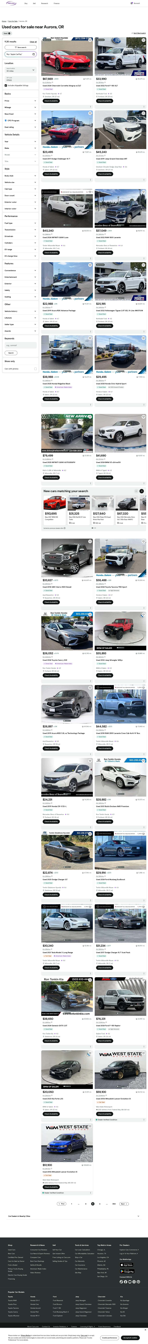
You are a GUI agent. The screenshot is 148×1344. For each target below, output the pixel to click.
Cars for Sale (12, 21)
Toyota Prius (12, 1304)
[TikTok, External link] (121, 1281)
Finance (56, 3)
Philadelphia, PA (102, 1269)
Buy (26, 3)
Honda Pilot (34, 1312)
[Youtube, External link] (130, 1281)
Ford (54, 1297)
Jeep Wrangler (80, 1300)
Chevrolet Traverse (104, 1308)
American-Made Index (38, 1269)
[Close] (145, 1329)
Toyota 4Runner (13, 1316)
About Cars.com (33, 1327)
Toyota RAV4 (12, 1300)
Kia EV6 (123, 1316)
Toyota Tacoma (13, 1308)
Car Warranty (79, 1261)
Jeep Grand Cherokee (83, 1304)
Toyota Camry (13, 1312)
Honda (32, 1297)
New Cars (11, 1254)
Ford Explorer (58, 1316)
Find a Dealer (12, 1265)
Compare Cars (35, 1257)
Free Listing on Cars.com (61, 1257)
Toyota (10, 1297)
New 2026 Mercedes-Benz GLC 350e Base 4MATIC (126, 518)
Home (4, 21)
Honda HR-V (34, 1316)
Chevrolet (101, 1297)
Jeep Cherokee (81, 1316)
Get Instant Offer (59, 1254)
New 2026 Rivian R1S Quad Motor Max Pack (102, 518)
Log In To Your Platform (128, 1254)
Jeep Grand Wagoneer (83, 1312)
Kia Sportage (124, 1300)
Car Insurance (80, 1265)
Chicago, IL (101, 1250)
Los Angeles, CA (103, 1257)
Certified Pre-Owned (15, 1257)
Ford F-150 (57, 1308)
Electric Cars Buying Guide (17, 1275)
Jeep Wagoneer (81, 1308)
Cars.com (84, 1335)
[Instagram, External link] (134, 1281)
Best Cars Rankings (37, 1261)
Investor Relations (59, 1327)
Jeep (77, 1297)
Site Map (78, 1273)
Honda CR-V (34, 1300)
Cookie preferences (109, 1338)
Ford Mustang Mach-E (61, 1312)
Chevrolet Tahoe (104, 1312)
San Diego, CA (102, 1276)
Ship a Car (78, 1257)
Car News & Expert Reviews (40, 1254)
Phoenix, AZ (101, 1261)
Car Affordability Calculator (84, 1254)
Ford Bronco (57, 1304)
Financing (11, 1279)
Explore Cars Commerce (128, 1250)
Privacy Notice (26, 1335)
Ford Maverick (58, 1300)
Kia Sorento (124, 1304)
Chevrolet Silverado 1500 (106, 1304)
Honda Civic (34, 1304)
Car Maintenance (81, 1269)
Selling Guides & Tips (60, 1261)
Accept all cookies (130, 1338)
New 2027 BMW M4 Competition (51, 518)
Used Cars (11, 1250)
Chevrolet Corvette (105, 1300)
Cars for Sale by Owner (16, 1261)
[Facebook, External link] (125, 1281)
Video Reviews (35, 1273)
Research (44, 3)
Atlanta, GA (101, 1265)
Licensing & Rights (86, 1327)
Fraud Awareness (104, 1327)
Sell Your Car (57, 1250)
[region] (74, 1335)
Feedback (117, 1327)
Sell (34, 3)
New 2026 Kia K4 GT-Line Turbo (77, 518)
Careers (74, 1327)
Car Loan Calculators (82, 1250)
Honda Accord (35, 1308)
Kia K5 (122, 1312)
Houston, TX (101, 1254)
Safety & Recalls (36, 1265)
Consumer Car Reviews (38, 1250)
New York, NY (102, 1273)
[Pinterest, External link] (138, 1281)
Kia (121, 1297)
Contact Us (46, 1327)
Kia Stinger (124, 1308)
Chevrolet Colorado (105, 1316)
